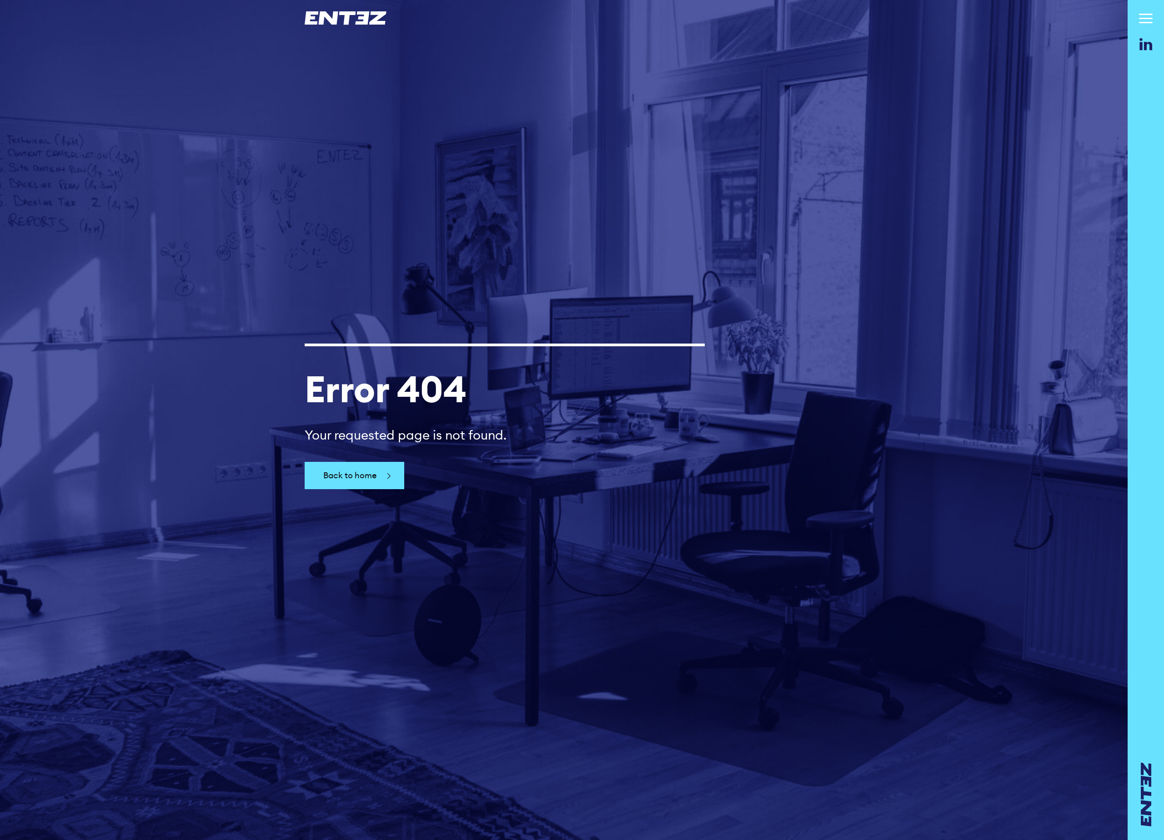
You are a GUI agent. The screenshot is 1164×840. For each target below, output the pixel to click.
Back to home (349, 475)
